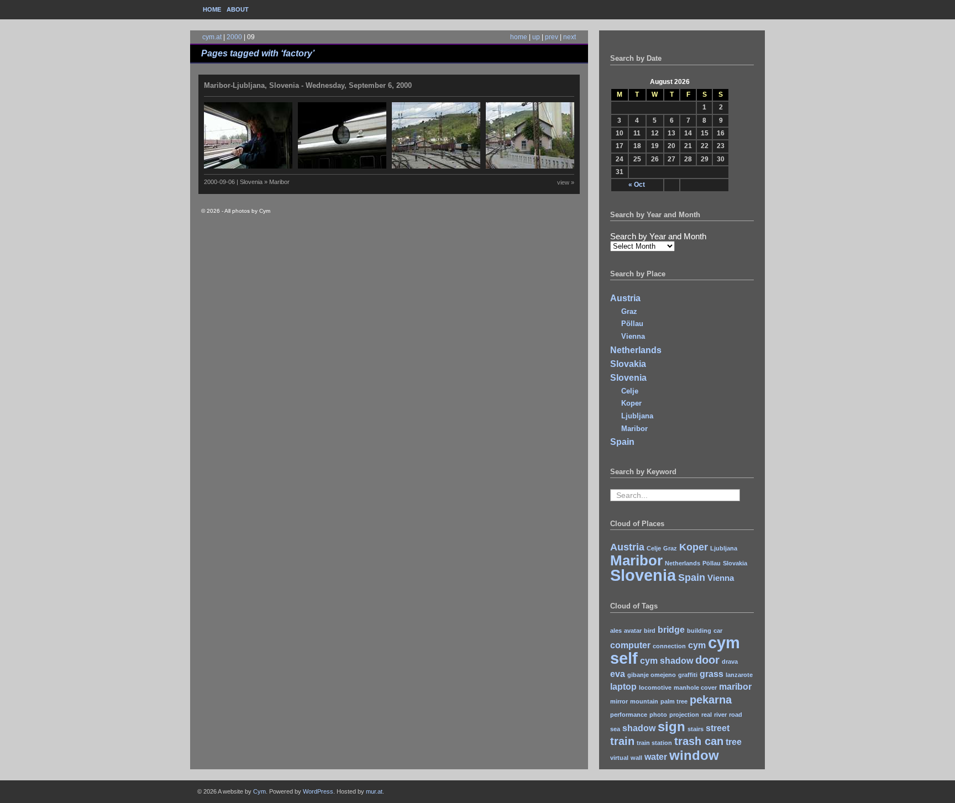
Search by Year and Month (658, 236)
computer (630, 645)
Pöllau (632, 323)
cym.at (212, 37)
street (718, 728)
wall (636, 757)
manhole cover (695, 687)
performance (628, 714)
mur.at (374, 791)
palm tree (674, 701)
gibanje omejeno (651, 674)
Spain (622, 442)
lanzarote (739, 674)
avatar (633, 630)
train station (654, 742)
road (735, 714)
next (569, 37)
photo (658, 714)
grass (711, 674)
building (699, 630)
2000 (234, 37)
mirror (619, 701)
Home (212, 9)
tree (734, 742)
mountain (644, 701)
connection (669, 646)
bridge (671, 629)
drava (730, 661)
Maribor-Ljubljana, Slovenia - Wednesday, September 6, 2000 (308, 85)
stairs (696, 729)
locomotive (655, 687)
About (238, 9)
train (622, 740)
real (706, 714)
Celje (629, 391)
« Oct (636, 184)
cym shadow (666, 660)
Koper (631, 403)
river (720, 714)
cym (697, 645)
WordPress (318, 791)
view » (565, 182)
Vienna (633, 336)
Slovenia (628, 377)
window (694, 755)
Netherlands (636, 350)
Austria (625, 298)
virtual (619, 757)
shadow (638, 728)
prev (551, 37)
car (717, 630)
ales (616, 630)
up (536, 37)
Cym (259, 791)
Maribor (634, 428)
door (707, 659)
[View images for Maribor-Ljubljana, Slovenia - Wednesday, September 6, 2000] (392, 166)
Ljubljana (637, 416)
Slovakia (628, 364)
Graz (629, 311)
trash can (698, 740)
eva (617, 674)
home (518, 37)
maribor (735, 686)
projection (684, 714)
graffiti (687, 674)
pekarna (711, 699)
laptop (623, 686)
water (655, 757)
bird (649, 630)
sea (615, 729)
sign (671, 726)
